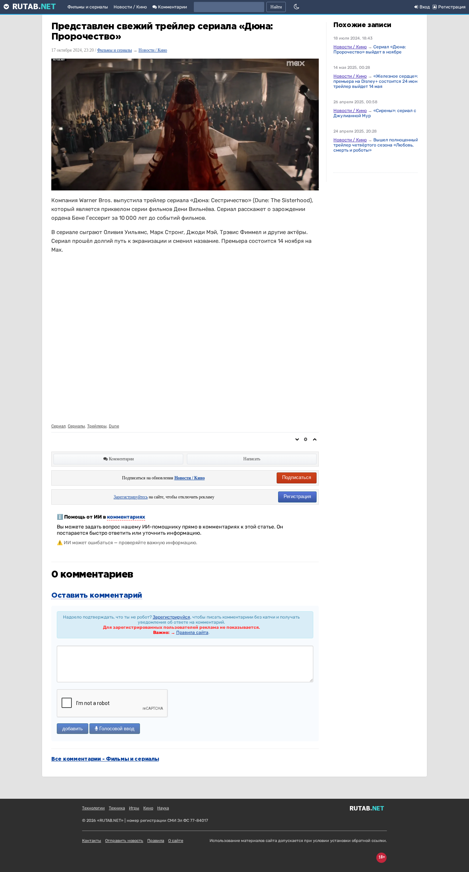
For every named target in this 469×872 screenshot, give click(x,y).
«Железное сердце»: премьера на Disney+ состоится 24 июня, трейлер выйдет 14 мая (377, 81)
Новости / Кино (130, 7)
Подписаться (296, 477)
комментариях (126, 517)
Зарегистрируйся (171, 617)
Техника (117, 808)
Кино (148, 808)
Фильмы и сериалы (87, 7)
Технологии (93, 808)
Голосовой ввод (116, 728)
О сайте (175, 840)
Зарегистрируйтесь (131, 497)
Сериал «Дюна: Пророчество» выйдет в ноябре (369, 49)
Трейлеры (97, 426)
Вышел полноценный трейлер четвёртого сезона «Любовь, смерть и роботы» (375, 145)
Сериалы (76, 426)
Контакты (91, 840)
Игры (134, 808)
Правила (155, 840)
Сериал (58, 426)
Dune (114, 426)
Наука (163, 808)
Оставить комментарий (96, 595)
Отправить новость (124, 840)
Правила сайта (192, 632)
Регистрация (297, 496)
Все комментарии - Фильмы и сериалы (105, 759)
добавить (72, 728)
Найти (276, 7)
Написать (251, 458)
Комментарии (172, 7)
